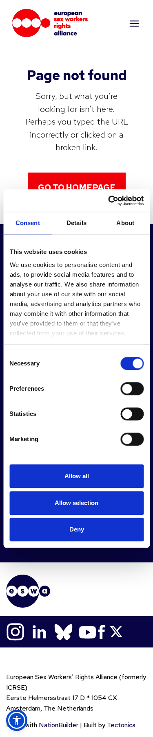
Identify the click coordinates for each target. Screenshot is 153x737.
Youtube (87, 632)
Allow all (76, 475)
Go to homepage (76, 187)
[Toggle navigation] (133, 23)
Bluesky (63, 632)
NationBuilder (58, 725)
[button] (16, 720)
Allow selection (76, 502)
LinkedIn (39, 632)
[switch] (132, 388)
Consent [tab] (28, 222)
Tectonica (121, 725)
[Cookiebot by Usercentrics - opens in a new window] (109, 200)
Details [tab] (76, 222)
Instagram (15, 632)
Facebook (101, 632)
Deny (76, 529)
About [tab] (125, 222)
